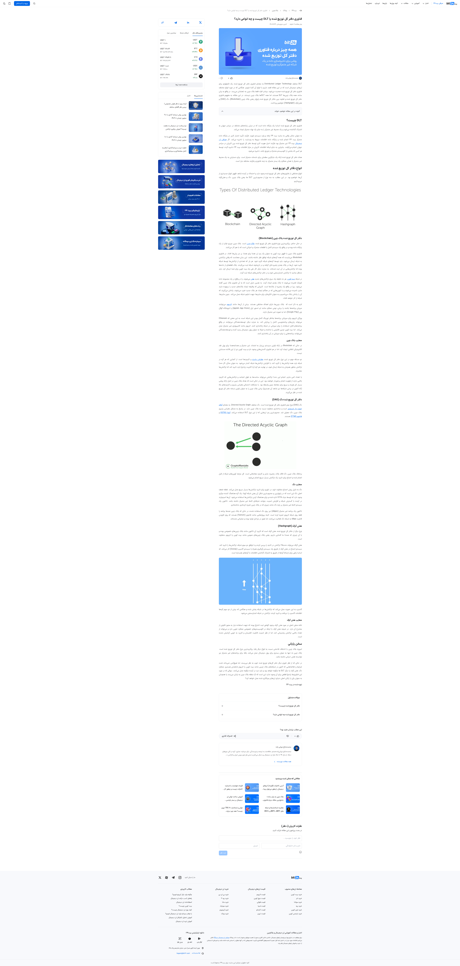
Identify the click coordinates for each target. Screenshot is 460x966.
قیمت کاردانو (260, 910)
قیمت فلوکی (261, 902)
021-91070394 (196, 953)
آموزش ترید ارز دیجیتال (184, 921)
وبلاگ (285, 10)
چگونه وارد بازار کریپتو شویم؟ (182, 894)
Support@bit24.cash (183, 953)
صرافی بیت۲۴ (438, 3)
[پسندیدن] (288, 736)
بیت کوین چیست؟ (185, 906)
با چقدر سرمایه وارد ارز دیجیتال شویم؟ (178, 914)
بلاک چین (251, 243)
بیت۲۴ (294, 10)
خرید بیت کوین (296, 894)
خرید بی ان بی (223, 894)
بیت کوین (291, 279)
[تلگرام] (173, 877)
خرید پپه (299, 906)
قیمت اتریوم (261, 894)
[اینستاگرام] (180, 877)
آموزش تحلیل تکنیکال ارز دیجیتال (180, 917)
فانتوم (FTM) (296, 416)
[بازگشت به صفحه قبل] (300, 10)
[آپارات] (166, 877)
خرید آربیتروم (224, 910)
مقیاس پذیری (257, 359)
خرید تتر (299, 898)
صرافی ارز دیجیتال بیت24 (221, 938)
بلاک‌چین (275, 10)
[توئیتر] (160, 877)
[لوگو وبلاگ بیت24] (452, 3)
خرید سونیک (224, 906)
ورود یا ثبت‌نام (22, 3)
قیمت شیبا (261, 906)
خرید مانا (225, 902)
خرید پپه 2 (225, 898)
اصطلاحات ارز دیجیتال (184, 902)
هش (252, 279)
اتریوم (229, 304)
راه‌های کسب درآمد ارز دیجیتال (181, 898)
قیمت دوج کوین (259, 898)
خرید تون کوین (296, 910)
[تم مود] (4, 3)
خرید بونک (225, 914)
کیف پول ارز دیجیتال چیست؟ (181, 910)
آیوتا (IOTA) (225, 412)
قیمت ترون (261, 914)
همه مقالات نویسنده (284, 761)
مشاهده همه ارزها (181, 85)
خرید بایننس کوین (295, 914)
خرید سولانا (298, 902)
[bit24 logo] (295, 877)
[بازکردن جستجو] (34, 3)
